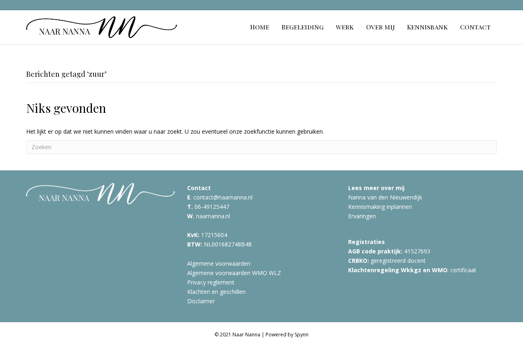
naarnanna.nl (213, 216)
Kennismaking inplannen (380, 206)
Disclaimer (201, 301)
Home (259, 26)
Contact (475, 26)
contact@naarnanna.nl (223, 197)
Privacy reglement (211, 282)
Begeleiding (303, 26)
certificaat (463, 270)
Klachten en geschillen (216, 292)
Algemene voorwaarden (218, 263)
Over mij (380, 26)
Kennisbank (427, 26)
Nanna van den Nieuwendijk (385, 197)
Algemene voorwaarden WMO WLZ (234, 273)
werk (345, 26)
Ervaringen (362, 216)
